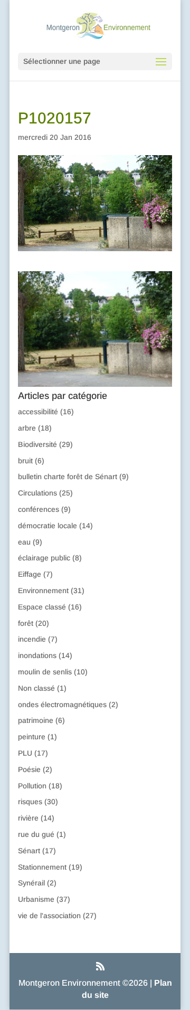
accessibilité (38, 411)
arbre (27, 428)
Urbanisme (36, 899)
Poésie (29, 769)
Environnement (43, 590)
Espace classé (42, 607)
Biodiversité (37, 444)
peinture (31, 736)
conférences (38, 509)
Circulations (37, 493)
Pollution (32, 786)
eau (24, 542)
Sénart (29, 850)
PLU (25, 753)
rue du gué (36, 834)
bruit (25, 460)
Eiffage (29, 574)
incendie (32, 639)
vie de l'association (49, 915)
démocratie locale (47, 525)
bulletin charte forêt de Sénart (67, 476)
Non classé (36, 688)
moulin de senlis (45, 672)
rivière (28, 818)
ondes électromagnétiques (62, 704)
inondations (37, 655)
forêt (25, 623)
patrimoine (35, 720)
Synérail (31, 883)
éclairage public (44, 558)
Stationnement (42, 867)
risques (30, 801)
